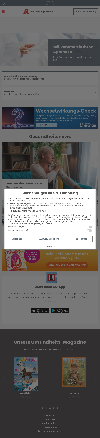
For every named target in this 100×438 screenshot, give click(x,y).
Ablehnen (17, 239)
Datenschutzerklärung (70, 217)
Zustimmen (82, 239)
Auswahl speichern (49, 239)
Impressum (50, 246)
